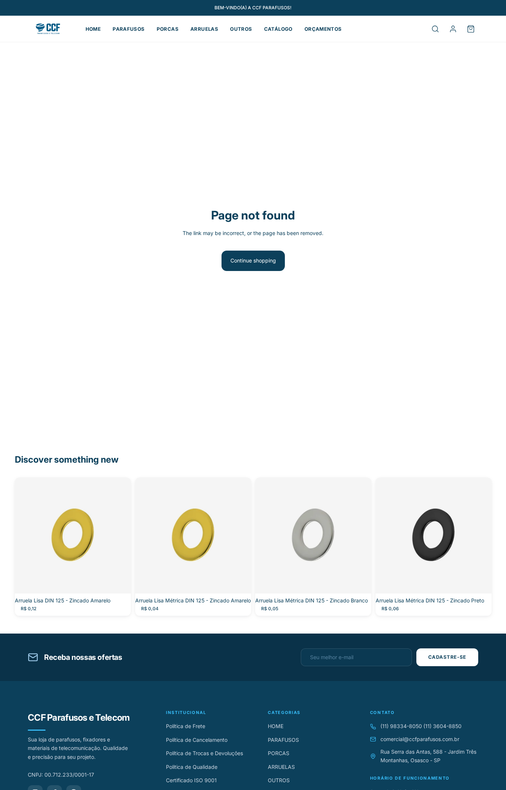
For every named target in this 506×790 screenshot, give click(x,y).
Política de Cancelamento (196, 740)
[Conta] (453, 29)
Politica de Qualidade (191, 767)
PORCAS (168, 29)
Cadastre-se (447, 657)
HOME (93, 29)
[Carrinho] (470, 29)
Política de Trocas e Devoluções (204, 753)
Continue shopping (253, 260)
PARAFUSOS (129, 29)
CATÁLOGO (278, 29)
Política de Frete (185, 726)
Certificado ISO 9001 (191, 780)
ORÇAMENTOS (323, 29)
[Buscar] (435, 29)
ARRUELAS (204, 29)
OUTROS (241, 29)
